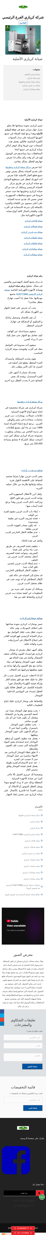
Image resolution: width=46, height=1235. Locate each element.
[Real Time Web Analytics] (6, 1234)
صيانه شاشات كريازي (32, 866)
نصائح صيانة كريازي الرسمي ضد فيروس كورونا (22, 894)
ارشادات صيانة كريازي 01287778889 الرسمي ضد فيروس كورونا (23, 886)
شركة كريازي (35, 828)
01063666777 (23, 1228)
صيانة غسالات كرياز (33, 226)
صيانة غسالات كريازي (32, 847)
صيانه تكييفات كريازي (32, 859)
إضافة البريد (33, 1108)
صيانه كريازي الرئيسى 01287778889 (26, 834)
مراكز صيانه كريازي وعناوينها (29, 815)
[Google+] (2, 1020)
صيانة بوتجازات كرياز (32, 618)
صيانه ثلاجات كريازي (32, 840)
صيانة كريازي (35, 821)
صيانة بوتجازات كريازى (31, 89)
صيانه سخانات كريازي (32, 878)
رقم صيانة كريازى (33, 78)
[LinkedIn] (2, 1024)
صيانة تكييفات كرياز (33, 238)
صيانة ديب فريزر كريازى (31, 85)
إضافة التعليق (32, 1066)
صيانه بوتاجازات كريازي (31, 872)
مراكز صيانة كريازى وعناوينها (29, 81)
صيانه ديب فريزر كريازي (31, 853)
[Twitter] (2, 1015)
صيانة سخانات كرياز (33, 254)
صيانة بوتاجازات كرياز (33, 249)
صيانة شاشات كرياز (33, 243)
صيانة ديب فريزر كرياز (32, 232)
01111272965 (23, 1232)
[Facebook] (2, 1011)
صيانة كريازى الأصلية (32, 74)
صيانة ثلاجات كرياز (34, 221)
